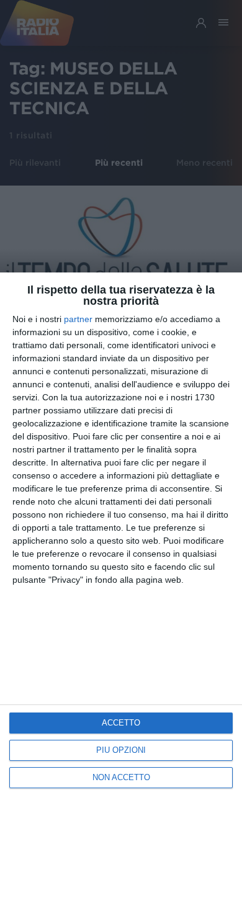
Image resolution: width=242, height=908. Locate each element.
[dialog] (121, 590)
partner (78, 319)
